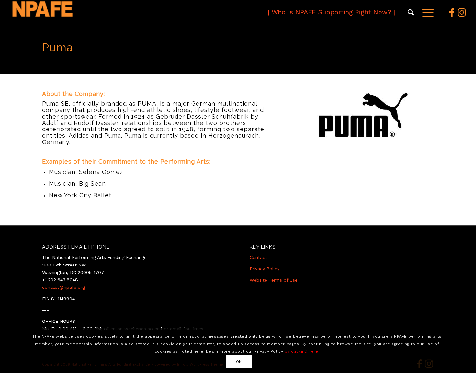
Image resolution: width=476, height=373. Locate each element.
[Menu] (426, 13)
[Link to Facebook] (452, 12)
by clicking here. (302, 351)
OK (239, 361)
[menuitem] (410, 13)
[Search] (410, 13)
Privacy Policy (264, 268)
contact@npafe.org (63, 287)
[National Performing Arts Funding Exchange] (71, 13)
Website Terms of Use (274, 280)
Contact (258, 257)
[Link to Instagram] (462, 12)
